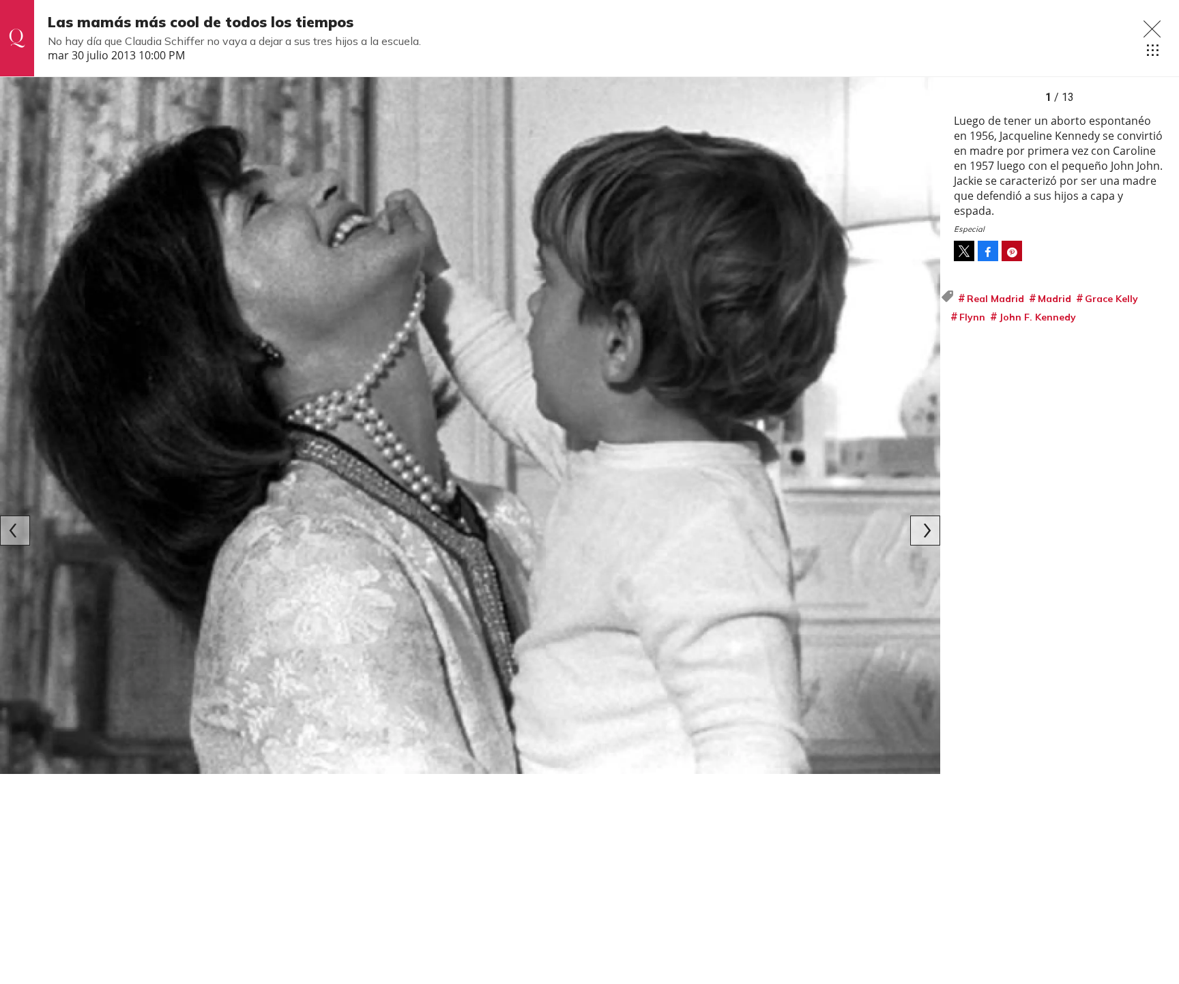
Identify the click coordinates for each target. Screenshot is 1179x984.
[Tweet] (964, 251)
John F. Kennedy (1037, 317)
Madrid (1054, 299)
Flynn (972, 317)
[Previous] (15, 531)
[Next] (925, 531)
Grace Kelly (1111, 299)
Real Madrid (995, 299)
